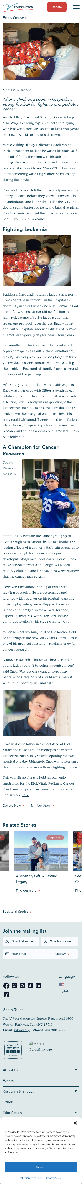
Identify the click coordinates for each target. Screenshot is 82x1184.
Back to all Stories (15, 911)
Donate (56, 7)
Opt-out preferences (30, 1177)
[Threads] (6, 997)
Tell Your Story (41, 805)
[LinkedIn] (38, 988)
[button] (75, 1123)
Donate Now (12, 805)
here (25, 795)
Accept (41, 1167)
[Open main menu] (76, 7)
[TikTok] (31, 988)
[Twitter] (15, 988)
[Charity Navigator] (13, 1051)
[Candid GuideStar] (42, 1051)
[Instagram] (23, 988)
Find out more (26, 890)
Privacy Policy (53, 1177)
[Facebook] (7, 988)
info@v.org (22, 1030)
